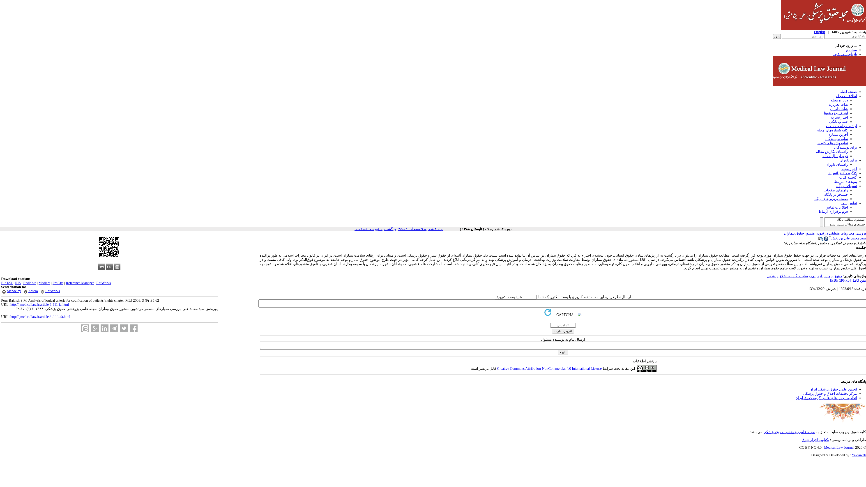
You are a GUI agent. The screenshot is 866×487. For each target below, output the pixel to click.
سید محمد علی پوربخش (848, 238)
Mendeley (14, 291)
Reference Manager (80, 283)
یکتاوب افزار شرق (815, 440)
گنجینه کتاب (848, 177)
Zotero (33, 291)
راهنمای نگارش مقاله (832, 152)
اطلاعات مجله (846, 96)
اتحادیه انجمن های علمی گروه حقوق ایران (826, 398)
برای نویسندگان (845, 147)
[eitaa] (85, 328)
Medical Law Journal (839, 447)
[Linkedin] (104, 328)
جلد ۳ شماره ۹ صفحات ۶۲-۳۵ (420, 229)
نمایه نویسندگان (836, 139)
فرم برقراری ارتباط (833, 212)
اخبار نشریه (839, 117)
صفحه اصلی (848, 92)
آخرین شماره (838, 134)
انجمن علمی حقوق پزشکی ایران (833, 389)
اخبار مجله (849, 169)
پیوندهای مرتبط (845, 182)
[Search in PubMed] (820, 240)
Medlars (44, 283)
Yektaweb (859, 455)
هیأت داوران (839, 109)
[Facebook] (134, 328)
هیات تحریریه (838, 104)
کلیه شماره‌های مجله (832, 130)
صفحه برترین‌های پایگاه (831, 199)
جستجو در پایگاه (836, 194)
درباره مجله (839, 100)
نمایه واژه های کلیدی (832, 143)
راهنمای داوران (837, 164)
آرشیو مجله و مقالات (841, 126)
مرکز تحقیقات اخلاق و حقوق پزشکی (830, 393)
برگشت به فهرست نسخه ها (375, 229)
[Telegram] (114, 328)
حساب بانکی (838, 122)
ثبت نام (851, 50)
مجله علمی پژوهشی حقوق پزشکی (789, 432)
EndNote (29, 283)
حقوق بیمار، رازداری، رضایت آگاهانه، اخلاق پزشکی (804, 276)
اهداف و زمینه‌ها (836, 113)
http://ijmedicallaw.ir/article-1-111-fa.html (39, 304)
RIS (18, 283)
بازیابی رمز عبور (845, 54)
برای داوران (848, 160)
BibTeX (7, 283)
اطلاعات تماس (837, 207)
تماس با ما (849, 203)
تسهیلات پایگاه (846, 186)
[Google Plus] (95, 328)
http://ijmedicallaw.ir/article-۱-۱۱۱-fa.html (40, 317)
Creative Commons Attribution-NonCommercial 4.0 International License (549, 368)
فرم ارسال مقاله (835, 156)
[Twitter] (124, 328)
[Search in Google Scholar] (826, 240)
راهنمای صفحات (836, 190)
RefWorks (103, 283)
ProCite (58, 283)
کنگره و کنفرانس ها (842, 173)
